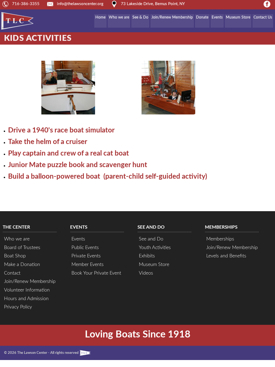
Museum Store (238, 17)
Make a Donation (22, 264)
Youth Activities (155, 247)
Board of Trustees (22, 247)
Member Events (87, 264)
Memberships (220, 239)
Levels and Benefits (226, 256)
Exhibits (147, 256)
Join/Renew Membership (172, 17)
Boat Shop (15, 256)
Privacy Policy (18, 307)
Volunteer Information (27, 290)
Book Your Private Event (96, 273)
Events (217, 17)
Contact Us (263, 17)
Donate (202, 17)
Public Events (85, 247)
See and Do (151, 239)
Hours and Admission (26, 298)
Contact (12, 273)
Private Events (86, 256)
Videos (146, 273)
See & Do (140, 17)
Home (100, 17)
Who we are (119, 17)
